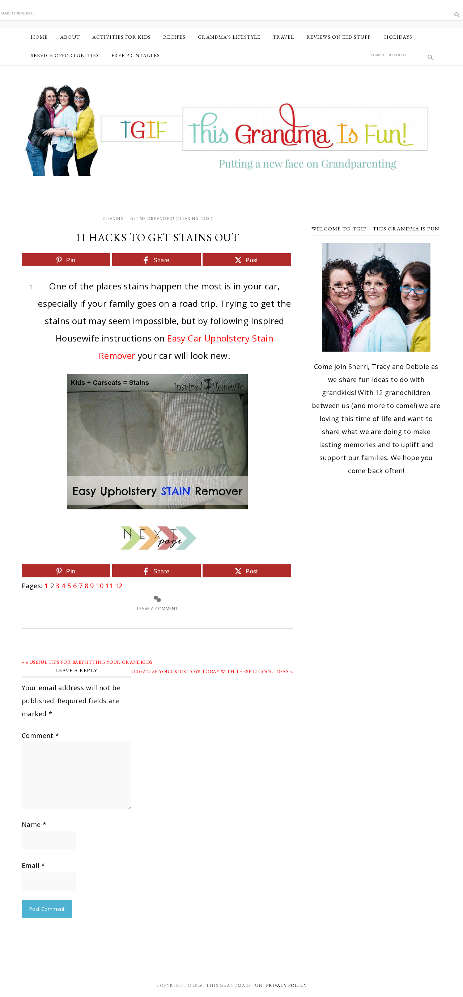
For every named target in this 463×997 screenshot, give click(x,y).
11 (109, 585)
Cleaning (113, 218)
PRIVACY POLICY (286, 985)
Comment (40, 735)
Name (34, 824)
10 (99, 585)
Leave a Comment (157, 609)
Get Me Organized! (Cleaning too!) (171, 218)
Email (33, 865)
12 (119, 585)
